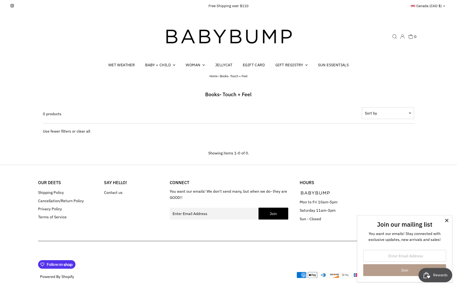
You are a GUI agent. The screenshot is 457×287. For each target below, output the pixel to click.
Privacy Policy (50, 208)
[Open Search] (394, 36)
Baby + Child (158, 64)
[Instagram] (12, 6)
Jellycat (223, 64)
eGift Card (254, 64)
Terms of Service (52, 217)
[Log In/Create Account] (402, 36)
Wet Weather (121, 64)
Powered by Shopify (57, 276)
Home (213, 76)
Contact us (113, 192)
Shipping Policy (51, 192)
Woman (193, 64)
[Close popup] (446, 221)
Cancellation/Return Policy (61, 200)
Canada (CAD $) (429, 6)
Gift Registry (289, 64)
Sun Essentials (333, 64)
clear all (83, 131)
